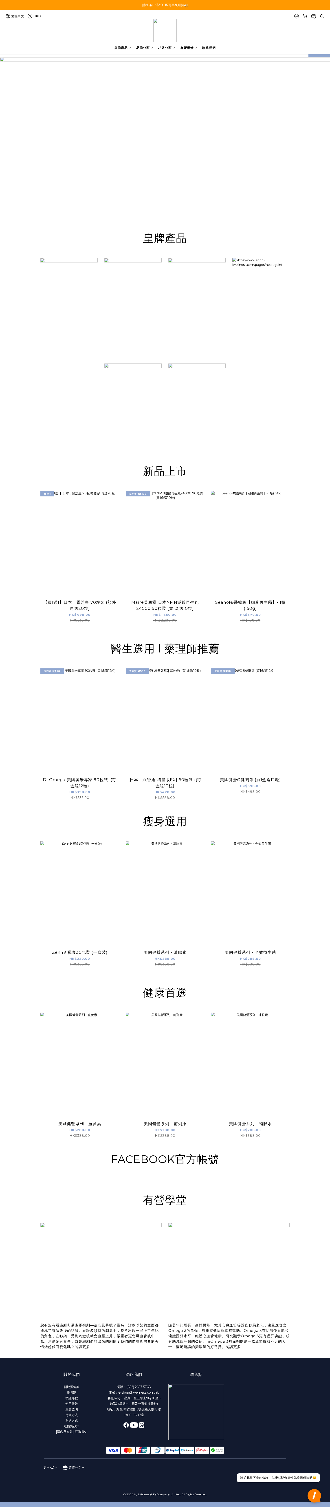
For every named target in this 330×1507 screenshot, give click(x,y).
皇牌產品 (121, 48)
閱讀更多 (82, 1347)
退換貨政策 (71, 1426)
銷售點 (71, 1392)
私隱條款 (71, 1398)
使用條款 (71, 1404)
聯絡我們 (209, 48)
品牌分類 (143, 48)
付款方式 (71, 1415)
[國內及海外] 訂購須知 (71, 1432)
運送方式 (71, 1421)
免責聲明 (71, 1409)
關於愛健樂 (71, 1387)
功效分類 (165, 48)
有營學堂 (187, 48)
